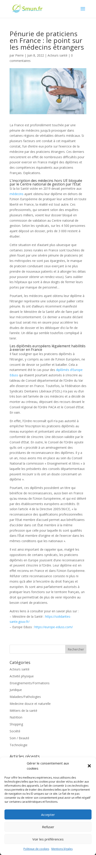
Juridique (16, 690)
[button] (89, 766)
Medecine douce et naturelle (30, 703)
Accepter (48, 814)
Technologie (18, 745)
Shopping (16, 724)
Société (15, 731)
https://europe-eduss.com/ (53, 627)
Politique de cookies (36, 849)
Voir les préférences (48, 839)
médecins (16, 194)
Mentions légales (62, 849)
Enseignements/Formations (30, 683)
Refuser (48, 827)
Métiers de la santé (23, 710)
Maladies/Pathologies (25, 697)
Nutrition (16, 717)
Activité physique (22, 676)
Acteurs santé (57, 55)
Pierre (19, 55)
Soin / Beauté (19, 738)
